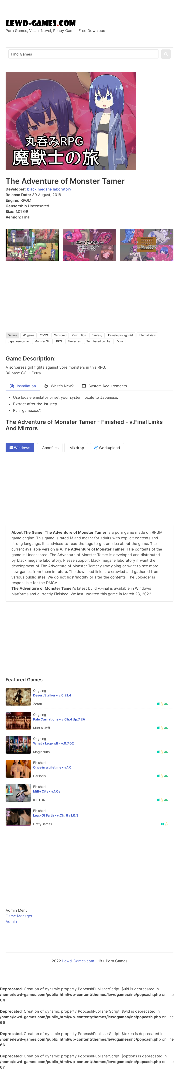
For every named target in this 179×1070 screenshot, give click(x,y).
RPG (59, 341)
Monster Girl (42, 341)
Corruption (79, 335)
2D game (28, 335)
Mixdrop (76, 447)
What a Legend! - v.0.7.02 (53, 743)
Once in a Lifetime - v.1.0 (52, 767)
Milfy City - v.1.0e (46, 791)
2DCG (44, 335)
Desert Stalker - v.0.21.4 (52, 695)
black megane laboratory (49, 189)
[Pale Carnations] (18, 721)
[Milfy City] (18, 793)
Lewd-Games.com (78, 961)
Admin (11, 921)
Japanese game (18, 341)
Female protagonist (120, 335)
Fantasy (97, 335)
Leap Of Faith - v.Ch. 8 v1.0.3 (55, 815)
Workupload (109, 447)
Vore (120, 341)
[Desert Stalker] (18, 697)
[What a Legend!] (18, 745)
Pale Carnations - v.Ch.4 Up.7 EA (59, 719)
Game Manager (19, 916)
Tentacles (74, 341)
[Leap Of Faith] (18, 817)
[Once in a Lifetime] (18, 769)
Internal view (147, 335)
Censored (60, 335)
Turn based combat (98, 341)
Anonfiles (50, 447)
